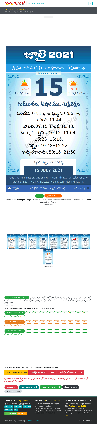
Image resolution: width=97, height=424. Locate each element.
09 (73, 297)
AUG (78, 313)
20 (43, 300)
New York (71, 378)
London (10, 382)
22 (53, 300)
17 (28, 300)
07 (63, 297)
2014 (15, 409)
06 (58, 297)
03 (43, 297)
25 (68, 300)
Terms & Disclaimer (33, 421)
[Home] (15, 3)
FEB (36, 313)
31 (12, 304)
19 (38, 300)
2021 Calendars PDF (28, 387)
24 (63, 300)
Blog (49, 400)
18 (33, 300)
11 (83, 297)
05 (53, 297)
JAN (29, 313)
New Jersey (60, 378)
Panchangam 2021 (15, 331)
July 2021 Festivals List (53, 196)
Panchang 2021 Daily (15, 313)
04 (48, 297)
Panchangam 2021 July (17, 297)
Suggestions (22, 400)
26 (74, 300)
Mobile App (11, 387)
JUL (71, 313)
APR (50, 313)
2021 (11, 406)
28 (84, 300)
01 (32, 297)
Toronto (83, 378)
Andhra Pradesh (13, 378)
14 (12, 300)
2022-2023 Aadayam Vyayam (16, 372)
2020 (15, 406)
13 (7, 300)
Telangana (27, 378)
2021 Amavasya (71, 387)
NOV (15, 316)
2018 (24, 406)
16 (22, 300)
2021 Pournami (14, 391)
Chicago (49, 378)
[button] (90, 3)
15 (17, 300)
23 (58, 300)
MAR (43, 313)
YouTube (56, 400)
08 (68, 297)
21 (48, 300)
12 (89, 297)
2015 (11, 409)
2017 (29, 406)
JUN (64, 313)
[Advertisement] (48, 31)
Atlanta (38, 378)
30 (7, 304)
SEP (85, 313)
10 (78, 297)
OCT (8, 316)
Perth (20, 382)
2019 (20, 406)
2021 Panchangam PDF (50, 387)
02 (37, 297)
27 (79, 300)
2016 (6, 409)
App (44, 400)
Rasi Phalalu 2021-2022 (35, 3)
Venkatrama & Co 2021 (78, 406)
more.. (67, 415)
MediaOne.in (89, 421)
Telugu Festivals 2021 (14, 322)
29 (89, 300)
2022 (6, 406)
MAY (57, 313)
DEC (22, 316)
